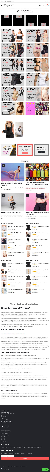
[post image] (12, 172)
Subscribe (25, 458)
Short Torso (13, 447)
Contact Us (3, 439)
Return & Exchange (4, 433)
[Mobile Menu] (2, 5)
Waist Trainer (17, 304)
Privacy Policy (3, 441)
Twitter (5, 426)
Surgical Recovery (19, 447)
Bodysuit (3, 447)
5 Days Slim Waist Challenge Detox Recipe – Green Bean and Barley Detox (37, 183)
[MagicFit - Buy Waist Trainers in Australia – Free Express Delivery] (8, 5)
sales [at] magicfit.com (5, 419)
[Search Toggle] (40, 5)
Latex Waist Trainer (7, 334)
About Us (3, 438)
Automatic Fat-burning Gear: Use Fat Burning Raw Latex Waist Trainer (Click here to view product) (36, 188)
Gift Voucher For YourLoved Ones (6, 152)
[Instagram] (48, 1)
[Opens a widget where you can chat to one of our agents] (45, 469)
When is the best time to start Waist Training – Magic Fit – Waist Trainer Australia (12, 183)
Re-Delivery (3, 436)
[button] (8, 130)
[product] (4, 228)
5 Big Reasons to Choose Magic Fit (11, 212)
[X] (46, 1)
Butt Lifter (8, 447)
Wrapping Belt (39, 447)
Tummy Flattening (27, 447)
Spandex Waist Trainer (18, 334)
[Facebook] (44, 1)
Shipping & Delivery (5, 435)
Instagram (8, 426)
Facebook (2, 426)
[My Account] (43, 5)
